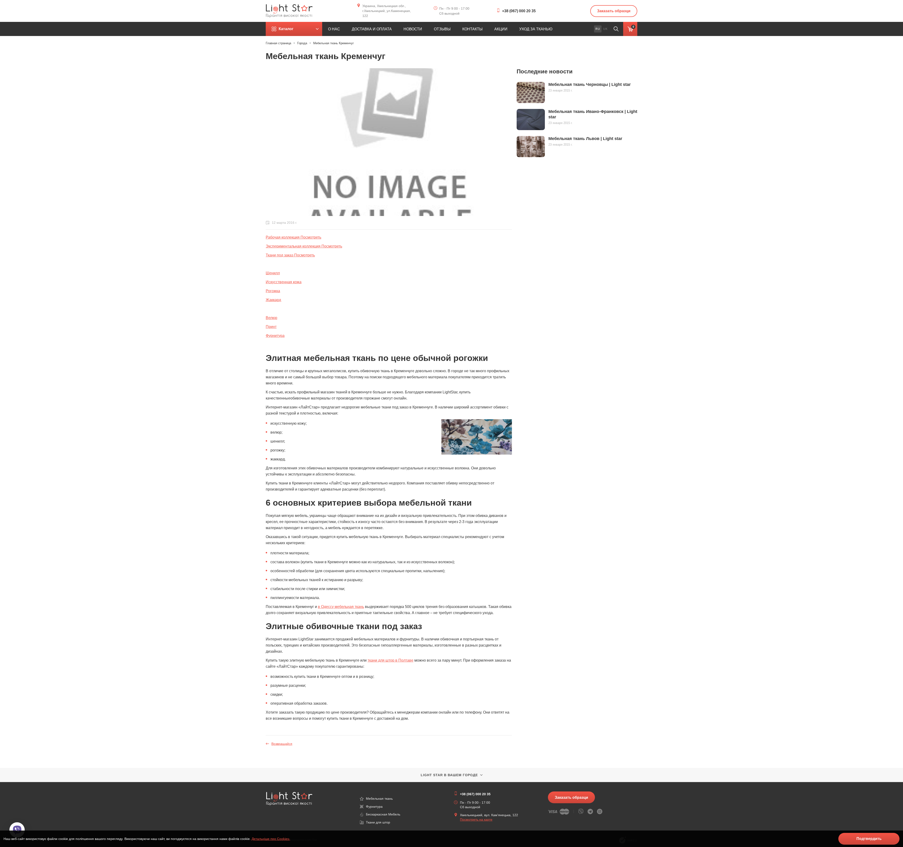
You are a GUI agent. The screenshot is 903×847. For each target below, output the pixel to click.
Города (302, 43)
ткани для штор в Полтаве (390, 660)
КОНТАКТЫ (472, 29)
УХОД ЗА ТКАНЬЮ (535, 29)
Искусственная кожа (283, 282)
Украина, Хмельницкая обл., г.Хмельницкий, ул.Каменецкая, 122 (386, 11)
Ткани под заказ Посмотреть (290, 255)
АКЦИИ (500, 29)
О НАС (334, 29)
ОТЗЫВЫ (442, 29)
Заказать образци (613, 11)
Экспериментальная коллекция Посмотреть (304, 246)
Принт (271, 327)
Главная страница (278, 43)
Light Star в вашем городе (449, 775)
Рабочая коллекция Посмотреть (293, 237)
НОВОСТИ (413, 29)
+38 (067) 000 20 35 (519, 11)
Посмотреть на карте (476, 819)
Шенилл (273, 273)
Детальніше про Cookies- (271, 839)
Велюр (271, 318)
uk (605, 29)
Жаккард (273, 300)
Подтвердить (869, 839)
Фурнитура (275, 336)
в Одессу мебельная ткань (341, 607)
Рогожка (273, 291)
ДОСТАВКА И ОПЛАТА (372, 29)
